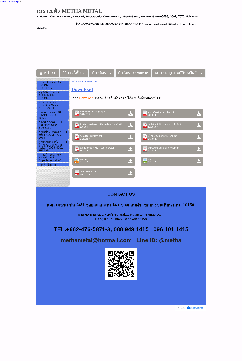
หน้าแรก (76, 81)
